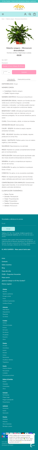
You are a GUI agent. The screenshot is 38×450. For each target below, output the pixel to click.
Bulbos (4, 381)
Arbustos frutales (7, 325)
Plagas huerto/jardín (8, 400)
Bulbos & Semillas (8, 379)
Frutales (5, 320)
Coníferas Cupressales (9, 301)
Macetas (5, 417)
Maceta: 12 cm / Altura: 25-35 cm (13, 66)
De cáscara (5, 332)
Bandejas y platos (7, 426)
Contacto (5, 262)
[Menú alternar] (3, 14)
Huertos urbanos (7, 368)
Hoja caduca (6, 309)
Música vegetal (7, 284)
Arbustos (5, 307)
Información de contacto (7, 445)
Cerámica (5, 419)
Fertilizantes (6, 395)
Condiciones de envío (7, 443)
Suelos (4, 410)
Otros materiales (7, 424)
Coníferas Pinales (7, 303)
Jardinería (5, 406)
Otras (4, 389)
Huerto (5, 366)
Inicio (3, 258)
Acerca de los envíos (24, 79)
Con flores (5, 316)
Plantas (5, 343)
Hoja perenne (6, 312)
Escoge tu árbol (7, 296)
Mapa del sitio (6, 271)
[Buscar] (30, 13)
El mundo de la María (8, 375)
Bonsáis (5, 291)
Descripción (11, 79)
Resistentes (6, 357)
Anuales (5, 345)
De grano (5, 337)
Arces (4, 298)
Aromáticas (6, 348)
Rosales (5, 352)
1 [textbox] (3, 73)
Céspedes (5, 384)
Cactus (4, 355)
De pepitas (5, 335)
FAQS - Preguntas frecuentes (11, 274)
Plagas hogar (6, 397)
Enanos (5, 327)
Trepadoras (6, 362)
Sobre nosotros (7, 265)
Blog (3, 268)
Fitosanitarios (6, 402)
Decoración (5, 413)
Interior (4, 350)
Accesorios (5, 408)
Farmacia (5, 393)
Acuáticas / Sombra (8, 360)
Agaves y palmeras (8, 294)
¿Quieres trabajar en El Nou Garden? (13, 281)
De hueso (5, 330)
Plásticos (5, 421)
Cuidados (5, 373)
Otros (4, 339)
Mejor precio (6, 277)
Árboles (5, 289)
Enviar (8, 229)
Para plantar (6, 371)
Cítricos (5, 323)
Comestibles (6, 386)
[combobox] (6, 72)
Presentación (5, 63)
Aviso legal (4, 441)
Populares (5, 314)
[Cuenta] (25, 13)
